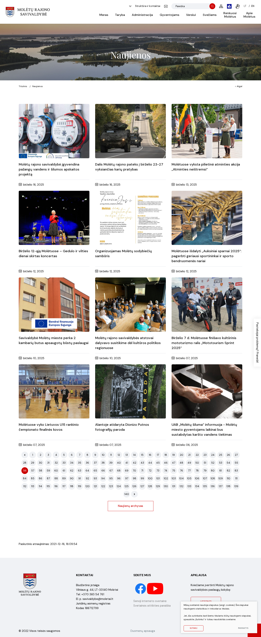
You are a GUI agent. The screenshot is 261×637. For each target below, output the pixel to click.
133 (189, 486)
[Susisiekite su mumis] (166, 6)
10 (103, 455)
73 (157, 470)
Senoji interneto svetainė (150, 601)
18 (166, 455)
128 (150, 486)
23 (205, 455)
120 (87, 486)
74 (165, 470)
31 (48, 462)
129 (158, 486)
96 (119, 478)
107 (205, 478)
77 (189, 470)
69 (126, 470)
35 (79, 462)
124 (119, 486)
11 (111, 455)
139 (236, 486)
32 (56, 462)
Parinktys (243, 628)
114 (40, 486)
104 (181, 478)
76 (181, 470)
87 (48, 478)
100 (150, 478)
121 (95, 486)
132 (181, 486)
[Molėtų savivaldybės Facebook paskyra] (141, 588)
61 (64, 470)
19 (173, 455)
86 (40, 478)
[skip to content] (130, 6)
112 (24, 486)
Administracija (142, 15)
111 (236, 478)
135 (205, 486)
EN (252, 6)
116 (56, 486)
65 (95, 470)
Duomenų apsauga (142, 631)
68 (119, 470)
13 (127, 455)
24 (213, 455)
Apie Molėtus (249, 15)
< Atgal (238, 86)
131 (173, 486)
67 (111, 470)
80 (213, 470)
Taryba (120, 15)
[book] (229, 6)
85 (32, 478)
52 (212, 462)
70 (134, 470)
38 (103, 462)
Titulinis (23, 86)
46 (166, 462)
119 (79, 486)
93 (95, 478)
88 (56, 478)
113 (32, 486)
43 (142, 462)
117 (63, 486)
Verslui (191, 15)
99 (142, 478)
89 (64, 478)
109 (220, 478)
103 (174, 478)
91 (79, 478)
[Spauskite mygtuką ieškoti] (212, 6)
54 (228, 462)
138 (228, 486)
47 (173, 462)
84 (25, 478)
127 (142, 486)
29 (32, 462)
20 (181, 455)
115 (48, 486)
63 (79, 470)
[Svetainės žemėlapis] (221, 6)
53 (220, 462)
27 (236, 455)
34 (72, 462)
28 (24, 462)
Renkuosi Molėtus (230, 15)
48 (181, 462)
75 (173, 470)
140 (126, 494)
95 (111, 478)
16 (150, 455)
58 (40, 470)
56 (25, 470)
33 (64, 462)
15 (142, 455)
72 (150, 470)
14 (134, 455)
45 (158, 462)
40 (119, 462)
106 (197, 478)
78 (197, 470)
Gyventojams (169, 15)
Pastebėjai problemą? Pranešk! (257, 342)
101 (158, 478)
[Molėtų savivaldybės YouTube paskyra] (155, 588)
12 (119, 455)
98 (134, 478)
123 (111, 486)
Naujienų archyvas (130, 506)
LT (245, 6)
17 (158, 455)
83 (236, 470)
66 (103, 470)
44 (150, 462)
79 (205, 470)
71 (142, 470)
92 (87, 478)
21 (189, 455)
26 (228, 455)
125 (127, 486)
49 (189, 462)
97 (126, 478)
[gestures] (237, 6)
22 (197, 455)
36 (87, 462)
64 (87, 470)
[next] (134, 494)
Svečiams (209, 15)
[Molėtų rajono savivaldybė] (28, 12)
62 (71, 470)
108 (213, 478)
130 (166, 486)
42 (134, 462)
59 (48, 470)
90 (72, 478)
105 (189, 478)
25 (220, 455)
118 (71, 486)
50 (197, 462)
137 (220, 486)
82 (228, 470)
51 (205, 462)
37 (95, 462)
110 (228, 478)
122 (103, 486)
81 (220, 470)
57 (32, 470)
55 (236, 462)
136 (213, 486)
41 (126, 462)
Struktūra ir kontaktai (147, 6)
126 (134, 486)
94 (103, 478)
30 (40, 462)
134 (197, 486)
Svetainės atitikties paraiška (152, 606)
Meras (103, 15)
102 (166, 478)
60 (56, 470)
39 (111, 462)
